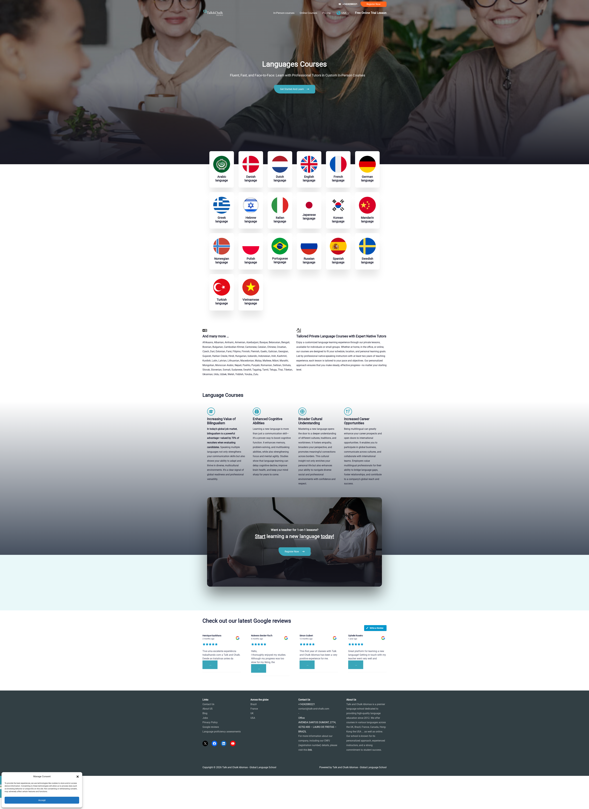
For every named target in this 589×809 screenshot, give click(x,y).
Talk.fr (3, 679)
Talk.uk (30, 679)
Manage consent (17, 805)
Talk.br (11, 679)
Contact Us (208, 704)
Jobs (205, 717)
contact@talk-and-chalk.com (313, 708)
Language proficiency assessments (221, 731)
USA (252, 717)
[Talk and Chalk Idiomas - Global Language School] (213, 12)
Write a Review (376, 628)
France (254, 708)
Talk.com (20, 679)
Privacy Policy (210, 722)
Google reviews (210, 727)
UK (252, 713)
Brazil (253, 704)
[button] (373, 4)
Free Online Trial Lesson (371, 13)
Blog (204, 713)
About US (207, 708)
